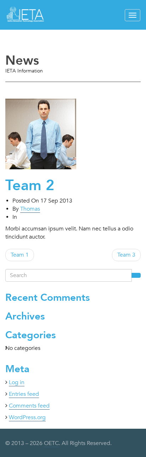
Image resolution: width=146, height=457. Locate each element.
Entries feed (24, 394)
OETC (51, 443)
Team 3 (126, 254)
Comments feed (29, 405)
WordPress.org (27, 417)
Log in (16, 382)
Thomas (30, 208)
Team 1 (20, 254)
